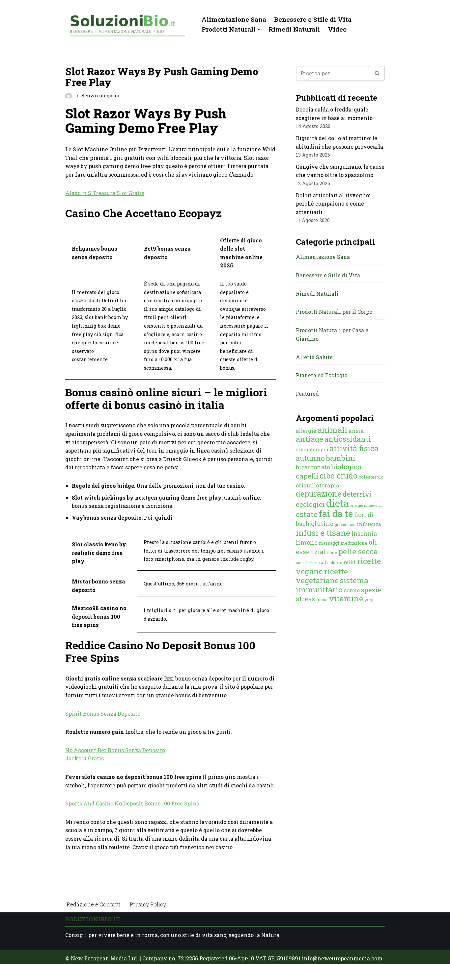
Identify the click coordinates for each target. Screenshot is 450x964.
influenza (369, 524)
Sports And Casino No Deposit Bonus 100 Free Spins (132, 803)
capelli (307, 476)
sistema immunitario (332, 584)
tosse (322, 600)
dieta (337, 503)
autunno (310, 458)
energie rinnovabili (366, 505)
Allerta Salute (314, 357)
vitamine (346, 598)
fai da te (336, 513)
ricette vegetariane (322, 575)
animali (332, 430)
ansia (356, 430)
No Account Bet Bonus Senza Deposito (115, 750)
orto (333, 552)
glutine (322, 523)
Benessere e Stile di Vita (313, 19)
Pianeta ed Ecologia (322, 375)
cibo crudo (338, 476)
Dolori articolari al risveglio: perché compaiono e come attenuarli (333, 203)
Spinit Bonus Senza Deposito (102, 713)
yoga (369, 600)
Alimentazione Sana (234, 19)
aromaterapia (312, 449)
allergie (306, 430)
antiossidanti (347, 439)
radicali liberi (307, 562)
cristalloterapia (317, 485)
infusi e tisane (323, 532)
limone (307, 542)
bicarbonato (313, 467)
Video (337, 29)
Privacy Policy (148, 904)
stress (305, 598)
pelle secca (358, 551)
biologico (346, 466)
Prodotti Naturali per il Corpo (334, 311)
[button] (259, 29)
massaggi (329, 543)
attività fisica (354, 448)
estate (307, 514)
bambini (340, 458)
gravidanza (345, 524)
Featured (307, 393)
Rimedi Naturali (294, 29)
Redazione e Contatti (94, 904)
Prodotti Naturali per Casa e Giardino (332, 334)
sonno (352, 590)
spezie (371, 589)
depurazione (318, 494)
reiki (350, 562)
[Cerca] (377, 73)
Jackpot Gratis (84, 758)
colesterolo (371, 477)
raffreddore (330, 562)
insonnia (364, 533)
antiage (309, 439)
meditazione (354, 543)
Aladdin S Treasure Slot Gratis (104, 192)
